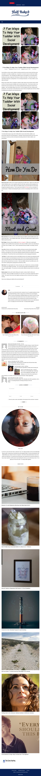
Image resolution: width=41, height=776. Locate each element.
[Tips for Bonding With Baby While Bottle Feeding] (30, 324)
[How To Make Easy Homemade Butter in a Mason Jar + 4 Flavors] (20, 527)
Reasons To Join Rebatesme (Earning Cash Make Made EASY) (16, 505)
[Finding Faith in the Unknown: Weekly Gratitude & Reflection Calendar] (20, 693)
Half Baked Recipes (21, 770)
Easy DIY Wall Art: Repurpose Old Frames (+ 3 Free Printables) (16, 588)
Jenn (6, 69)
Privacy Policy (14, 770)
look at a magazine (22, 242)
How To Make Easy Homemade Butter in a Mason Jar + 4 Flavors (16, 546)
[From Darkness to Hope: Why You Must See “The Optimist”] (20, 734)
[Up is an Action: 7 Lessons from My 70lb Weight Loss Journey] (20, 651)
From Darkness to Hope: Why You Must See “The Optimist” (15, 754)
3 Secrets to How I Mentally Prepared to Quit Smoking (14, 629)
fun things (27, 187)
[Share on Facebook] (23, 286)
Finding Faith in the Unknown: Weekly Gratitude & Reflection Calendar (18, 712)
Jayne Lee (23, 369)
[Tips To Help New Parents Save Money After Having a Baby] (11, 324)
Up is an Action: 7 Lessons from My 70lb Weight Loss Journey (16, 671)
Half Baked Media (25, 772)
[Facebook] (17, 1)
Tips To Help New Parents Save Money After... (11, 334)
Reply (3, 360)
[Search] (38, 21)
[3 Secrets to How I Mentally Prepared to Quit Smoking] (20, 610)
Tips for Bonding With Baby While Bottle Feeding (30, 334)
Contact (28, 770)
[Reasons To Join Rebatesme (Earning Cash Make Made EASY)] (20, 485)
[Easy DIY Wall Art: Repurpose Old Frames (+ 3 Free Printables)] (20, 568)
